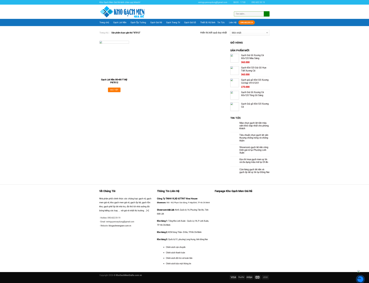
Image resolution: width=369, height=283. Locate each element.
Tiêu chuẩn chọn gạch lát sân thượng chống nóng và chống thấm (253, 138)
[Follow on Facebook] (268, 2)
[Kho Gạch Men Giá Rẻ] (122, 11)
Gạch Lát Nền (119, 22)
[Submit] (266, 13)
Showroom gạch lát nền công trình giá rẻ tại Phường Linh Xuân (253, 150)
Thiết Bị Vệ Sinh (207, 22)
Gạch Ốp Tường (138, 22)
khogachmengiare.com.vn (120, 226)
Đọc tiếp (114, 90)
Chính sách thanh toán (175, 252)
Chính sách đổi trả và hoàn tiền (179, 258)
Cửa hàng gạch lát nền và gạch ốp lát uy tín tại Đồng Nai (254, 171)
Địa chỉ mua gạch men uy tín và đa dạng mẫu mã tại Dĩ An (253, 160)
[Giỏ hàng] (267, 9)
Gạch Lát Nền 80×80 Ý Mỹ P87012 (114, 81)
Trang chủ (104, 22)
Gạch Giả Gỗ (190, 22)
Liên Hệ (232, 22)
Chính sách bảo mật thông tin (178, 263)
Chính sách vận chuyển (176, 247)
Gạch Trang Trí (173, 22)
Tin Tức (221, 22)
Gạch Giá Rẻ (156, 22)
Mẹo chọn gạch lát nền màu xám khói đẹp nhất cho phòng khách (254, 126)
